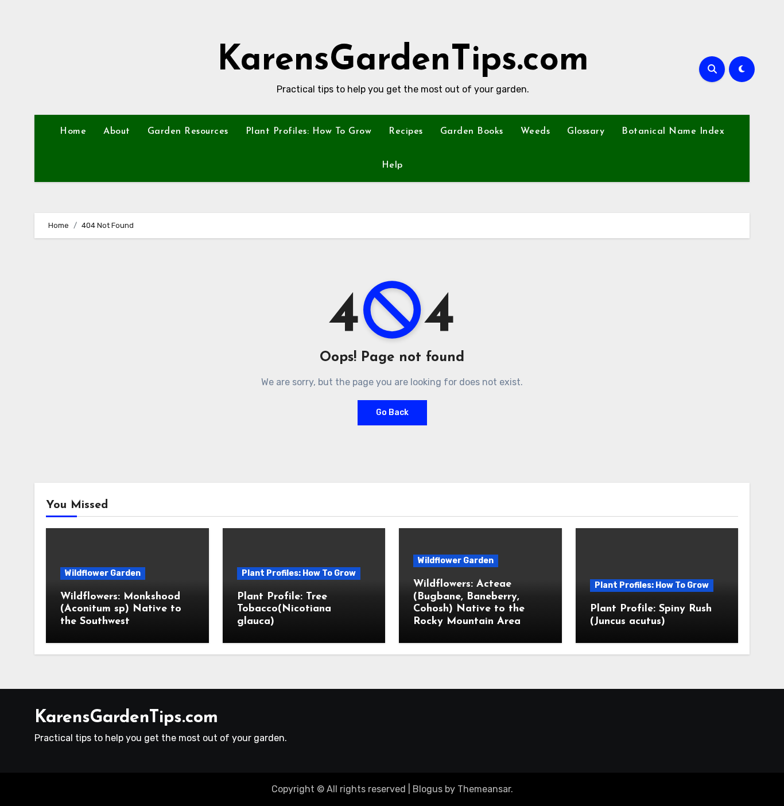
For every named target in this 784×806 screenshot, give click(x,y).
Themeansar (484, 789)
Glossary (585, 131)
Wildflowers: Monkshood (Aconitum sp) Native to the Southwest (120, 609)
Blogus (428, 789)
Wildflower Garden (103, 573)
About (116, 131)
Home (73, 131)
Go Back (392, 412)
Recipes (406, 131)
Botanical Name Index (673, 131)
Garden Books (471, 131)
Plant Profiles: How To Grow (309, 131)
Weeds (535, 131)
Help (392, 165)
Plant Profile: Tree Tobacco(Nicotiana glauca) (284, 609)
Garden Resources (188, 131)
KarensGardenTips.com (403, 61)
